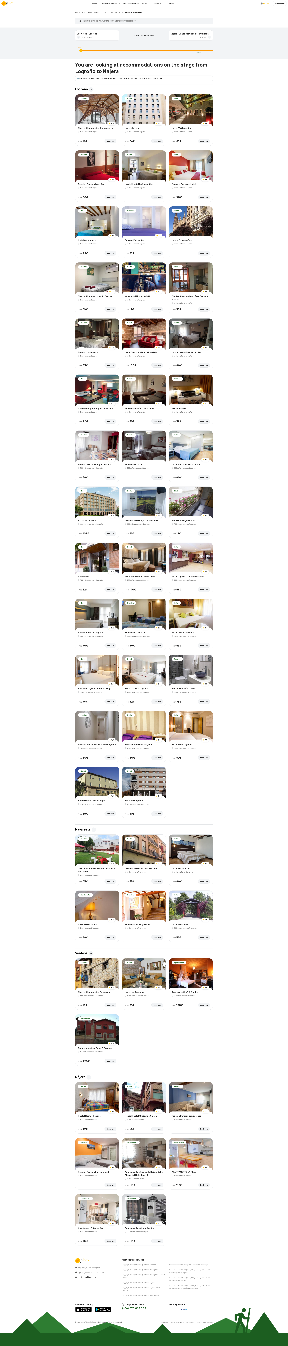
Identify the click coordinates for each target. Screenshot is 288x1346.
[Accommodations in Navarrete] (94, 829)
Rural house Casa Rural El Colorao (95, 1048)
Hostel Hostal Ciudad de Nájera (141, 1116)
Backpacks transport (110, 3)
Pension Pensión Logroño (91, 184)
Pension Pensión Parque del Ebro (94, 464)
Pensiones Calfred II (135, 632)
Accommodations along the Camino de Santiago (188, 1264)
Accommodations (130, 3)
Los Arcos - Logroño (87, 33)
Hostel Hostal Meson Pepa (91, 800)
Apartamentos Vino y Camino (139, 1228)
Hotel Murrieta (132, 128)
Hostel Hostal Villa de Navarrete (141, 868)
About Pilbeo (157, 3)
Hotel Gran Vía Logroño (136, 688)
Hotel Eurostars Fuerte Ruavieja (141, 352)
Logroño (81, 47)
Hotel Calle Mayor (87, 240)
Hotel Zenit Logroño (182, 744)
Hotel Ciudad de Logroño (91, 632)
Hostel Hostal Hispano (89, 1116)
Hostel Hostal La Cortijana (138, 744)
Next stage (202, 37)
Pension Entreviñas (134, 240)
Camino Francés (110, 12)
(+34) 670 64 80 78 (134, 1308)
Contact (171, 3)
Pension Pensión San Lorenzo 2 (93, 1172)
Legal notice (164, 1322)
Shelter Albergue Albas (183, 520)
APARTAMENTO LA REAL (184, 1172)
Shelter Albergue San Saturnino (94, 992)
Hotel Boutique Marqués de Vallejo (95, 408)
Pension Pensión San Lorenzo (186, 1116)
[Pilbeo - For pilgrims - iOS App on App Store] (83, 1312)
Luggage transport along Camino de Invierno (140, 1295)
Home (94, 3)
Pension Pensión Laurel (183, 688)
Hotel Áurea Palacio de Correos (141, 576)
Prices (144, 3)
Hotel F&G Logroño (181, 128)
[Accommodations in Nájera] (89, 1077)
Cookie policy (190, 1322)
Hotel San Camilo (180, 924)
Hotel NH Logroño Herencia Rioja (94, 688)
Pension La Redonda (88, 352)
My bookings (280, 3)
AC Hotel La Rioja (87, 520)
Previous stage (87, 37)
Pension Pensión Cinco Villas (139, 408)
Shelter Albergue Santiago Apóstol (95, 128)
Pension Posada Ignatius (137, 924)
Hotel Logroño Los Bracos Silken (188, 576)
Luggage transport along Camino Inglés (138, 1282)
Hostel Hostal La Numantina (139, 184)
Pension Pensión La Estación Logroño (97, 744)
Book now (110, 141)
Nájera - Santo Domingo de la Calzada (190, 33)
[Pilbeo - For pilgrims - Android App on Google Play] (103, 1312)
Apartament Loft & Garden (185, 992)
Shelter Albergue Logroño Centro (95, 296)
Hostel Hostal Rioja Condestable (141, 520)
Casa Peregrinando (87, 924)
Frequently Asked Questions (204, 1322)
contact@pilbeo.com (87, 1277)
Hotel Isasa (83, 576)
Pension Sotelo (179, 408)
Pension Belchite (133, 464)
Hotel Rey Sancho (181, 868)
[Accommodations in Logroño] (80, 50)
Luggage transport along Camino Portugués (140, 1269)
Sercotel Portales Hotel (184, 184)
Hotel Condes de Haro (183, 632)
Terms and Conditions (177, 1322)
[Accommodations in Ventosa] (91, 953)
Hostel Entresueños (182, 240)
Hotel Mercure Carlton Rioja (186, 464)
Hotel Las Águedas (134, 992)
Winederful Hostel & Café (137, 296)
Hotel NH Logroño (134, 800)
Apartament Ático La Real (91, 1228)
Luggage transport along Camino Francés (139, 1264)
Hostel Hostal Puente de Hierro (187, 352)
